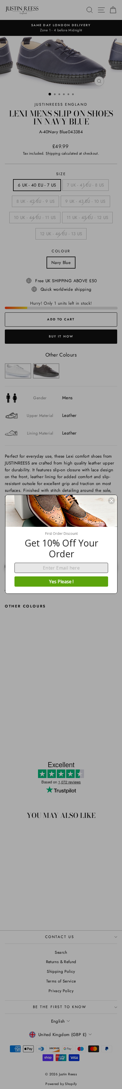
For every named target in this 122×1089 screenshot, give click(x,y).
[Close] (111, 500)
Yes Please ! (61, 581)
